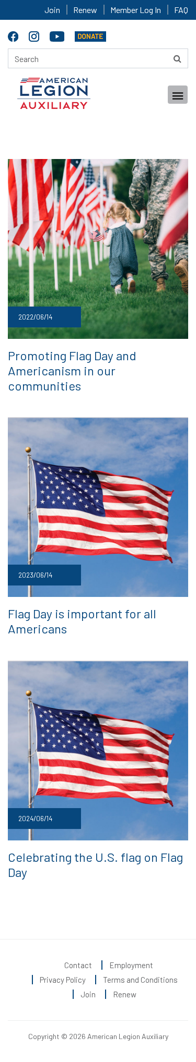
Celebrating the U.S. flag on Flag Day (95, 864)
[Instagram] (35, 34)
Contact (78, 965)
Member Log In (135, 10)
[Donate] (90, 34)
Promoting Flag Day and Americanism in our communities (72, 370)
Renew (85, 10)
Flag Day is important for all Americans (82, 621)
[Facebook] (14, 34)
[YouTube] (58, 34)
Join (52, 10)
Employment (131, 965)
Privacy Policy (63, 979)
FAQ (181, 10)
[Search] (177, 58)
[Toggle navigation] (178, 95)
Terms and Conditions (140, 979)
